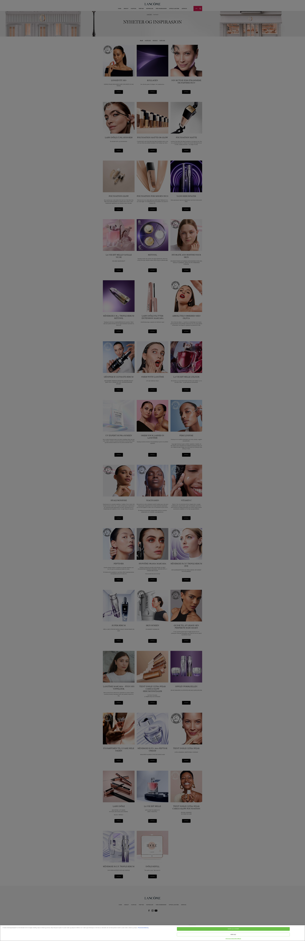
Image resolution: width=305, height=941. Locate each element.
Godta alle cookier (233, 928)
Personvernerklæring (143, 927)
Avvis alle (233, 934)
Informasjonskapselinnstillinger (233, 938)
